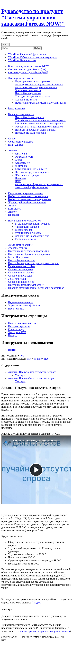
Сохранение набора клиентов (32, 235)
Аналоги (13, 211)
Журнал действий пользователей (27, 202)
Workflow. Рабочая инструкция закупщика (32, 57)
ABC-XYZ (21, 153)
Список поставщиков (20, 269)
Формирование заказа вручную (33, 81)
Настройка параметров (21, 260)
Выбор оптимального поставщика (28, 196)
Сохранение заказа (26, 99)
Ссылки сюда (16, 329)
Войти (12, 349)
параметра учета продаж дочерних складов (45, 631)
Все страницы (16, 308)
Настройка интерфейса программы (28, 251)
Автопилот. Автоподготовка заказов (36, 87)
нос (22, 355)
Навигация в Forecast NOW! (24, 220)
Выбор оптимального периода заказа (29, 199)
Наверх (12, 335)
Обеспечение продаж (20, 141)
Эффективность (24, 156)
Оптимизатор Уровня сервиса (25, 193)
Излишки (20, 178)
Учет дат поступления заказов (32, 96)
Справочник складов (20, 275)
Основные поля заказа (28, 90)
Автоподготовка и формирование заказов (39, 84)
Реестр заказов (16, 108)
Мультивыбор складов (28, 232)
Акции (12, 205)
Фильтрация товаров (27, 226)
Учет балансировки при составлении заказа (40, 120)
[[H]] (2, 2)
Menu (5, 44)
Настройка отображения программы (29, 254)
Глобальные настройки (21, 266)
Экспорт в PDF (17, 332)
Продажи (13, 214)
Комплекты (14, 208)
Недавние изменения (20, 302)
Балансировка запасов (21, 114)
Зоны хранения (17, 278)
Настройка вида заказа (28, 93)
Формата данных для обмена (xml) (28, 72)
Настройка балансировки (29, 117)
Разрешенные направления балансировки (39, 123)
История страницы (19, 326)
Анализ (12, 150)
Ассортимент (22, 162)
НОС (18, 181)
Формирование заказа (20, 78)
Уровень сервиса (18, 247)
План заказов (15, 144)
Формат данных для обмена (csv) (27, 69)
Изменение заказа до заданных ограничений (41, 102)
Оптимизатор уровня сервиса (32, 172)
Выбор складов (24, 229)
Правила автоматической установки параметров (36, 287)
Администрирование (20, 244)
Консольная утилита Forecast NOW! (29, 66)
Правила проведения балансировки (35, 129)
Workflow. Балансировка (22, 60)
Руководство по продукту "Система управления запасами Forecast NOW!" (33, 17)
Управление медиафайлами (24, 305)
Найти (37, 48)
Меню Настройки (18, 257)
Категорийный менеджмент (31, 168)
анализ (38, 358)
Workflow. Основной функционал (27, 54)
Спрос (11, 138)
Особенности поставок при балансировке (39, 126)
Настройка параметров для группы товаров (33, 263)
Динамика (21, 165)
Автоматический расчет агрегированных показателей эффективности (39, 186)
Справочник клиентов (21, 281)
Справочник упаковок (21, 272)
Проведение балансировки (30, 132)
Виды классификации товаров (32, 223)
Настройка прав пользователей (26, 284)
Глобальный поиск (26, 239)
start (29, 358)
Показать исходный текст (23, 323)
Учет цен (20, 375)
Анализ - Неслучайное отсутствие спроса (32, 372)
